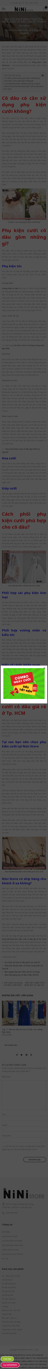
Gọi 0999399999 (10, 1365)
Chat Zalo (7, 1359)
